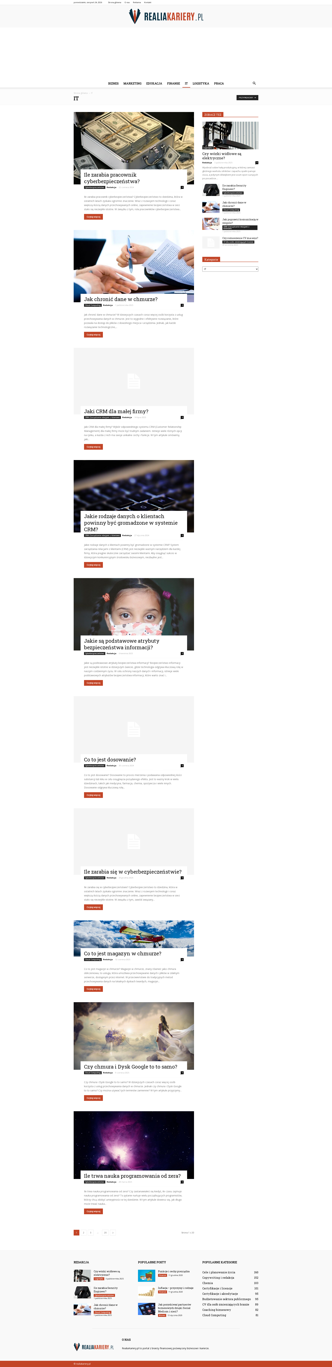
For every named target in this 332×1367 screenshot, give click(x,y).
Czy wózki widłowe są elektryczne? (221, 155)
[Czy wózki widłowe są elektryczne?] (230, 135)
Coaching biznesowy (216, 1310)
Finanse (173, 83)
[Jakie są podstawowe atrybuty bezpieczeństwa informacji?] (134, 614)
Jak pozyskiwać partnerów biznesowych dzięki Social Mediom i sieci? (174, 1308)
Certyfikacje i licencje (217, 1288)
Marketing (132, 83)
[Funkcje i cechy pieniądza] (146, 1276)
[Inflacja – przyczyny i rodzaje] (146, 1292)
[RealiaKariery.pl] (166, 16)
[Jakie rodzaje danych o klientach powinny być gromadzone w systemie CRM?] (134, 496)
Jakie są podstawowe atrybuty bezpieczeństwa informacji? (121, 644)
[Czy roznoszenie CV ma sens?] (211, 242)
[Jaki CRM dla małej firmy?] (134, 381)
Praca (219, 83)
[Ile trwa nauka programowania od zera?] (134, 1145)
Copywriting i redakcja (218, 1277)
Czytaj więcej (93, 217)
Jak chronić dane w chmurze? (121, 299)
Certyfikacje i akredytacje (220, 1293)
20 (105, 1232)
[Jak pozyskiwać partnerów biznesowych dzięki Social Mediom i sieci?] (146, 1309)
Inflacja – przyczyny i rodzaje (175, 1288)
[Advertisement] (166, 53)
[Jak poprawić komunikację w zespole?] (211, 224)
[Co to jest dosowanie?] (134, 729)
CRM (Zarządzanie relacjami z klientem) (102, 417)
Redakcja (111, 187)
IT (186, 83)
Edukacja (154, 83)
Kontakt (147, 2)
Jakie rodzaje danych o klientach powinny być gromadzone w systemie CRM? (131, 523)
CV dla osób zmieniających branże (238, 242)
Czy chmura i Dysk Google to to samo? (130, 1066)
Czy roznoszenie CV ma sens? (240, 238)
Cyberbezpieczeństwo (94, 187)
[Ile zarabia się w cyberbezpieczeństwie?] (134, 841)
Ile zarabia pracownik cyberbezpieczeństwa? (112, 178)
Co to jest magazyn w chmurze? (122, 953)
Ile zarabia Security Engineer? (234, 187)
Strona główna (114, 2)
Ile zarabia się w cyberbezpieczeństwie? (133, 871)
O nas (127, 2)
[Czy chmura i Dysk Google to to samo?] (134, 1036)
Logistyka (201, 83)
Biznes (113, 83)
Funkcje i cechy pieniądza (174, 1271)
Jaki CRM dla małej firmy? (116, 411)
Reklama (137, 2)
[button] (254, 83)
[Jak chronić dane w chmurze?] (134, 266)
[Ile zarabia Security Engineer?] (211, 190)
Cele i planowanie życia (218, 1272)
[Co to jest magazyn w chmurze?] (134, 938)
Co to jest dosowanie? (110, 759)
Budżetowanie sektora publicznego (226, 1299)
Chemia (207, 1283)
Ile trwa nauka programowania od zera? (132, 1175)
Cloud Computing (93, 305)
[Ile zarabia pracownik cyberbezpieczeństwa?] (134, 148)
